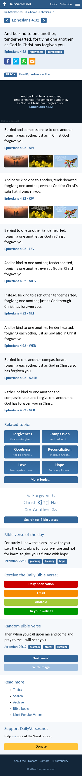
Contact (44, 761)
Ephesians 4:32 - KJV (19, 198)
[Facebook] (8, 62)
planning (35, 561)
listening (62, 647)
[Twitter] (17, 62)
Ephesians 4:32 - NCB (19, 410)
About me (20, 761)
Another (41, 509)
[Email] (33, 62)
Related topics (17, 425)
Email (41, 593)
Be (53, 496)
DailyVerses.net (13, 12)
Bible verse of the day (24, 535)
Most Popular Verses (27, 715)
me (14, 736)
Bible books (30, 12)
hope (62, 561)
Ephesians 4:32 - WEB (20, 346)
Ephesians (45, 12)
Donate (41, 746)
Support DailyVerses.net (26, 729)
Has (54, 502)
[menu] (77, 6)
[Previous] (7, 20)
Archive (18, 702)
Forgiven (40, 495)
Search (18, 696)
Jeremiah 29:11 (15, 561)
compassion (55, 52)
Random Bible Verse (22, 626)
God (54, 509)
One (28, 509)
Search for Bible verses (41, 520)
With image (41, 667)
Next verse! (41, 658)
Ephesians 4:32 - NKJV (20, 281)
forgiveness (36, 52)
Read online (34, 74)
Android (41, 602)
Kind (43, 503)
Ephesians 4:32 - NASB (20, 378)
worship (35, 647)
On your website (41, 611)
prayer (48, 647)
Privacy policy (60, 761)
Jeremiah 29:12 (15, 647)
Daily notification (41, 584)
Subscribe (66, 4)
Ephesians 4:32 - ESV (19, 249)
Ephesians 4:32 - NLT (19, 313)
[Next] (44, 20)
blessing (49, 561)
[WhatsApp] (25, 61)
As (28, 496)
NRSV (9, 74)
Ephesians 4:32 (15, 52)
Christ (29, 502)
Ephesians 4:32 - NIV (19, 148)
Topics (53, 4)
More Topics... (41, 479)
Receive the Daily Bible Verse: (31, 575)
